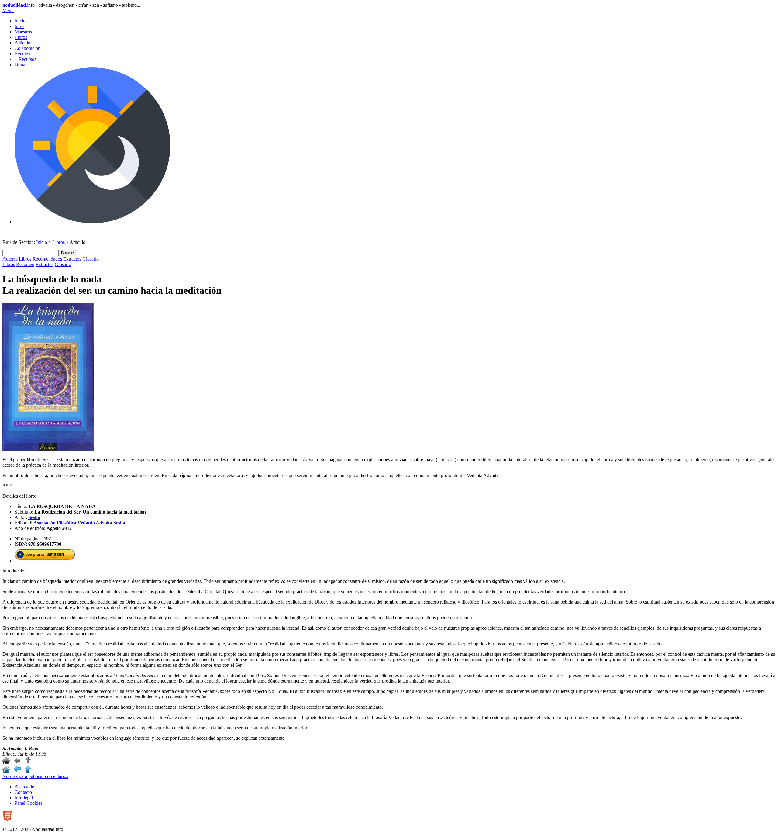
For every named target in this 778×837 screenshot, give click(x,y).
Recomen (25, 264)
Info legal (24, 797)
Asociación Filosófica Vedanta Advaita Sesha (79, 522)
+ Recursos (25, 59)
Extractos (72, 258)
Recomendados (47, 258)
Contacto (23, 792)
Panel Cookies (28, 803)
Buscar (67, 253)
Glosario (90, 258)
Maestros (23, 31)
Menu (8, 10)
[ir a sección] (17, 762)
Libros (21, 37)
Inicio (20, 20)
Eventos (22, 53)
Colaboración (27, 48)
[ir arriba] (28, 762)
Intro (19, 26)
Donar (21, 64)
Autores (10, 258)
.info (18, 5)
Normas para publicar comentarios (35, 776)
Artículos (23, 42)
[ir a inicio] (6, 762)
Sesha (34, 517)
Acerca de (24, 786)
